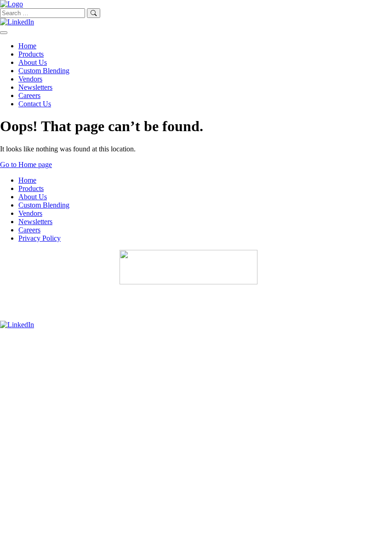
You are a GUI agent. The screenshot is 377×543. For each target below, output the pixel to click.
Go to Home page (26, 164)
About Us (32, 62)
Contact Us (34, 104)
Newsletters (35, 87)
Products (31, 54)
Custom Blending (43, 71)
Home (27, 46)
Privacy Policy (39, 238)
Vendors (30, 79)
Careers (29, 95)
